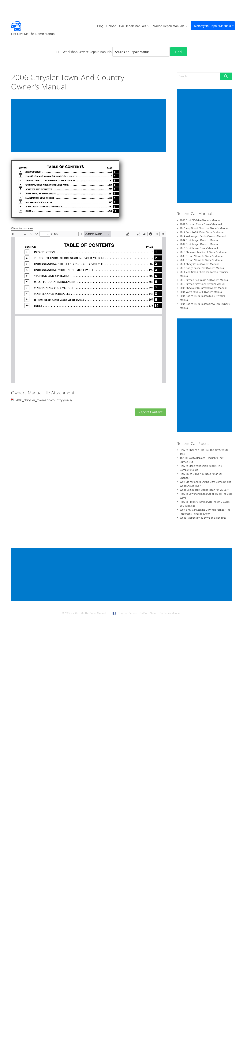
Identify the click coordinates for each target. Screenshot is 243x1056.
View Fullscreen (22, 228)
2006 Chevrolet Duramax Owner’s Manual (203, 288)
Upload (111, 26)
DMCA (143, 613)
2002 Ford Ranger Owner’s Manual (199, 244)
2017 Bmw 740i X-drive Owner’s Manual (202, 232)
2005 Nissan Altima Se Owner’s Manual (201, 256)
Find (178, 52)
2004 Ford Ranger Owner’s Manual (199, 240)
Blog (100, 26)
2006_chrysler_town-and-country (39, 400)
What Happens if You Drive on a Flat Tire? (203, 517)
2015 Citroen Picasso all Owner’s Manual (202, 284)
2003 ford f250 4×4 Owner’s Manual (200, 220)
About (153, 613)
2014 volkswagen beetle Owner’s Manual (203, 236)
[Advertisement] (89, 126)
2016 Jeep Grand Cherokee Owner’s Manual (204, 228)
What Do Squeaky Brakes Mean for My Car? (204, 489)
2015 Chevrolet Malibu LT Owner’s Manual (203, 252)
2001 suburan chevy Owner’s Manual (201, 224)
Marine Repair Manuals (168, 26)
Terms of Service (127, 613)
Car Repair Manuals (132, 26)
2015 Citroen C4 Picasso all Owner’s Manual (204, 280)
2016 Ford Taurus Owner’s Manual (199, 248)
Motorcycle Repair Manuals (212, 26)
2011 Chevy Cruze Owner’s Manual (199, 264)
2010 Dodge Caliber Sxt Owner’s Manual (202, 268)
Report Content (150, 412)
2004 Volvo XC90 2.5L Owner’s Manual (201, 292)
